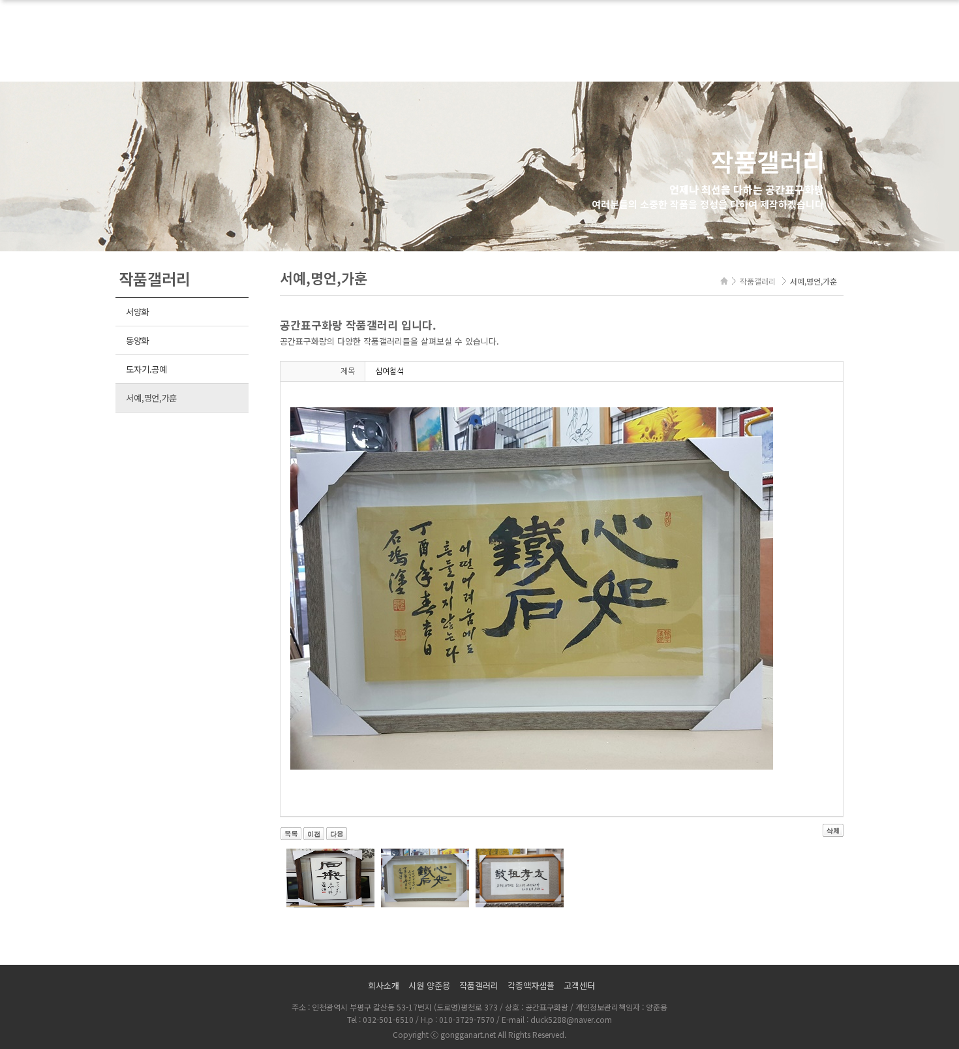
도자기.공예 (146, 369)
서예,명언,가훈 (151, 398)
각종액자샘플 (531, 985)
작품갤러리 (478, 985)
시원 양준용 (429, 985)
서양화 (137, 311)
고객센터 (579, 985)
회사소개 (383, 985)
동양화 (137, 340)
